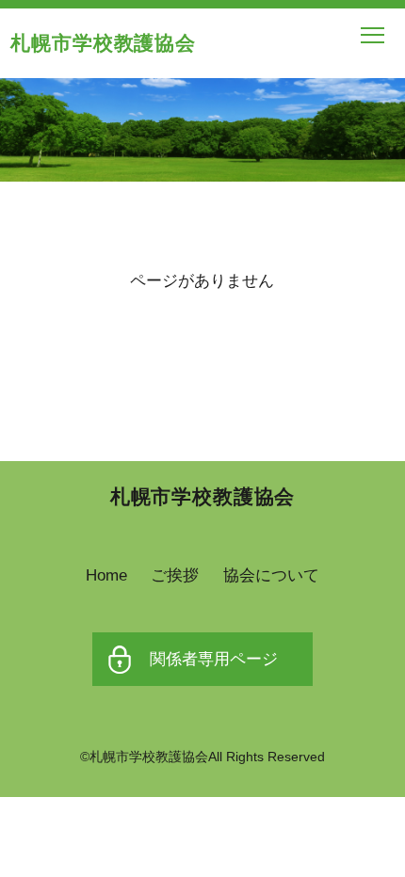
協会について (271, 575)
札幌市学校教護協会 (102, 43)
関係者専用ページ (214, 658)
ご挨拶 (175, 575)
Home (106, 575)
